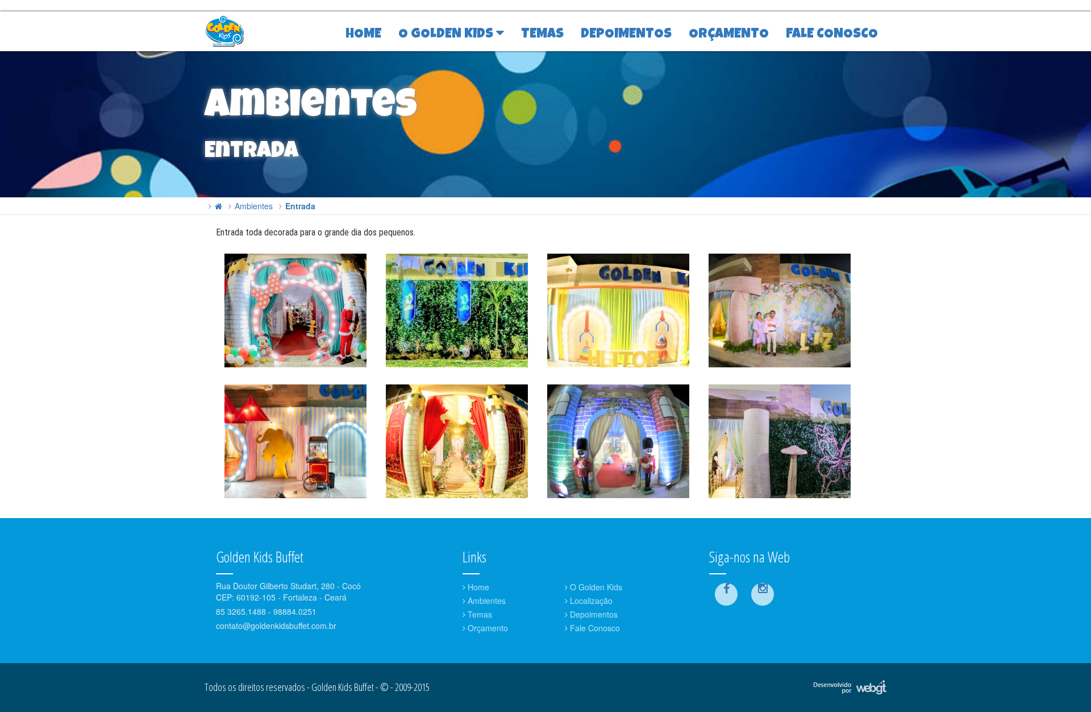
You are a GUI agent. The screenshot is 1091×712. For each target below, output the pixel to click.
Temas (478, 614)
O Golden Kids (595, 587)
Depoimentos (593, 614)
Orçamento (486, 628)
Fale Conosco (594, 628)
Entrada (300, 206)
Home (477, 587)
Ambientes (254, 206)
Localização (590, 600)
